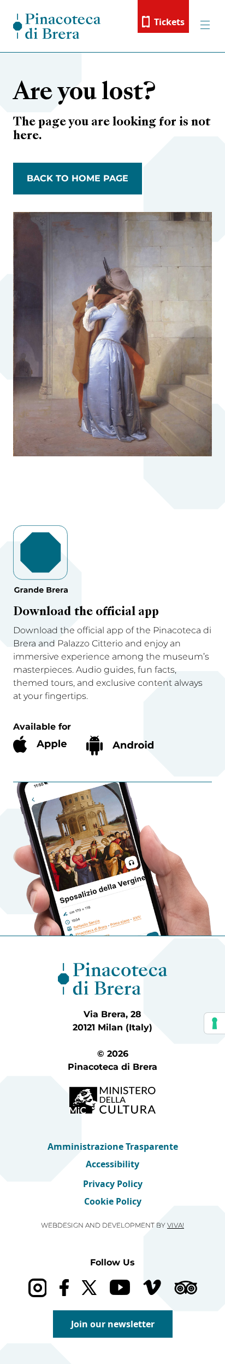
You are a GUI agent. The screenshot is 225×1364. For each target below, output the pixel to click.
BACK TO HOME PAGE (77, 178)
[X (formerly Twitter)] (89, 1287)
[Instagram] (37, 1287)
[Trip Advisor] (185, 1287)
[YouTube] (120, 1287)
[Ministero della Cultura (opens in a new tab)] (112, 1100)
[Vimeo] (152, 1287)
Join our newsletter (113, 1324)
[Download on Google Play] (119, 745)
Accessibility (112, 1164)
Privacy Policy (113, 1184)
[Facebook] (64, 1287)
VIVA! (175, 1225)
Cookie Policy (112, 1201)
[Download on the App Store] (40, 744)
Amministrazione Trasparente (113, 1147)
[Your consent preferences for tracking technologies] (214, 1023)
